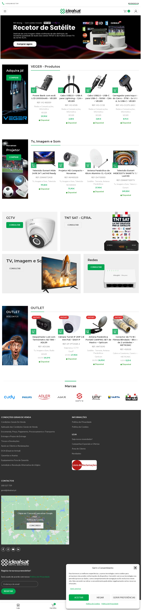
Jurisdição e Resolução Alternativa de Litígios (20, 465)
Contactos (7, 481)
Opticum (98, 356)
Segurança (68, 348)
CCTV (75, 348)
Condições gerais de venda (16, 417)
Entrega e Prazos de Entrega (13, 436)
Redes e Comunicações (43, 106)
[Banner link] (15, 94)
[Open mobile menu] (5, 11)
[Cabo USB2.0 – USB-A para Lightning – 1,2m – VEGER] (71, 83)
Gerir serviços (75, 589)
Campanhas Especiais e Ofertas (86, 444)
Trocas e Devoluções (10, 441)
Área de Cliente (79, 448)
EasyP (71, 351)
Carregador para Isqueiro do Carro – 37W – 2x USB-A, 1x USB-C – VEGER (126, 98)
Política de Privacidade (110, 604)
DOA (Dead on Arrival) (10, 451)
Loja (74, 434)
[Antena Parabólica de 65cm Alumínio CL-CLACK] (98, 158)
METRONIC (126, 357)
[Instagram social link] (8, 549)
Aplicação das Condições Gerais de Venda (19, 427)
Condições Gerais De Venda (13, 422)
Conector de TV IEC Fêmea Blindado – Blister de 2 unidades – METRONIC (125, 341)
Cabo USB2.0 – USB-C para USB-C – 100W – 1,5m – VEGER (98, 98)
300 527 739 (6, 485)
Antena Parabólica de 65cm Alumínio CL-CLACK (98, 172)
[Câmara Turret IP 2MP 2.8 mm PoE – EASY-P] (71, 325)
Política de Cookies (93, 604)
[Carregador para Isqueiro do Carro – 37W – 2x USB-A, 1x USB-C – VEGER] (125, 83)
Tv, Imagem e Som (39, 181)
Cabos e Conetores (121, 353)
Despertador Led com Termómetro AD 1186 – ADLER (44, 340)
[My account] (136, 11)
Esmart (125, 187)
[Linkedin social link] (18, 549)
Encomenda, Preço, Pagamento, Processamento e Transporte (28, 431)
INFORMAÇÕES (79, 417)
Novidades (76, 453)
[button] (135, 567)
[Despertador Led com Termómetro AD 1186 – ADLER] (44, 325)
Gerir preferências (124, 597)
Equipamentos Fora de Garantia (14, 460)
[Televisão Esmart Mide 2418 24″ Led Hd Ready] (44, 158)
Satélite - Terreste (94, 181)
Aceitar (78, 597)
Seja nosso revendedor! (82, 439)
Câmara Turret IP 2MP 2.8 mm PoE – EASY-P (71, 338)
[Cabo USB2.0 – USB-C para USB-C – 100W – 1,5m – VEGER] (98, 83)
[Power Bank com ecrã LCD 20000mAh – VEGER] (44, 83)
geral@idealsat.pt (8, 490)
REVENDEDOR (133, 3)
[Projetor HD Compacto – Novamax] (71, 158)
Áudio (51, 350)
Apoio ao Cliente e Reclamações (15, 446)
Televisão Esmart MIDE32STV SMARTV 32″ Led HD (125, 173)
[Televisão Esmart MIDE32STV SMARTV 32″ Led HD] (125, 158)
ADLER (44, 354)
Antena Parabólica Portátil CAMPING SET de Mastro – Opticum (98, 340)
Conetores (134, 353)
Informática (44, 109)
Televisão (52, 181)
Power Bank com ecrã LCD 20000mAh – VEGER (44, 97)
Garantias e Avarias (9, 455)
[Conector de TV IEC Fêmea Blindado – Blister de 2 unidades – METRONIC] (125, 325)
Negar (100, 597)
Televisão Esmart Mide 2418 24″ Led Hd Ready (44, 172)
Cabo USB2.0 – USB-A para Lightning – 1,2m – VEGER (71, 98)
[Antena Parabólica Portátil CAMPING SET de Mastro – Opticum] (98, 325)
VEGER (44, 112)
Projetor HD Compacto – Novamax (71, 172)
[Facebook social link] (3, 549)
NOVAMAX (71, 185)
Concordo (35, 525)
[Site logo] (70, 11)
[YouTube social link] (13, 549)
